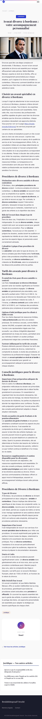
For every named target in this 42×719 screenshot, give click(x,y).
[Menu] (38, 1)
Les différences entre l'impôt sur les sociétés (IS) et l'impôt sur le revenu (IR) (21, 677)
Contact (17, 708)
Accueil (4, 11)
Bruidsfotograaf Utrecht (13, 701)
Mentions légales (7, 708)
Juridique (11, 11)
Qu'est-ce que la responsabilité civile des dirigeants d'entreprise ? (18, 671)
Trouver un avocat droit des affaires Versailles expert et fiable (20, 684)
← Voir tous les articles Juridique (13, 647)
